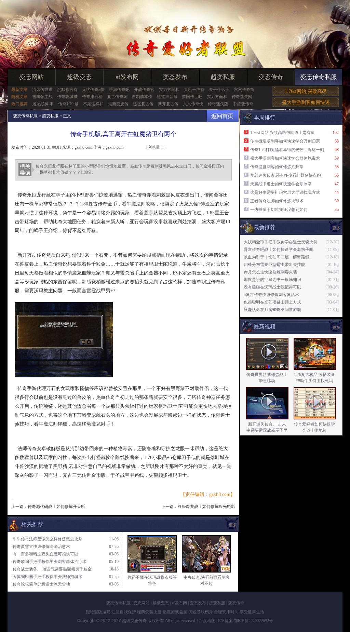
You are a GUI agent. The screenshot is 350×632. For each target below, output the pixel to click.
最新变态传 (118, 104)
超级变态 (79, 76)
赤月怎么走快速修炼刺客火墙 (270, 272)
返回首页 (223, 116)
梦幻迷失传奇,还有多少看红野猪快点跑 (285, 175)
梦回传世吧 (192, 96)
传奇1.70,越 (68, 104)
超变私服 (223, 76)
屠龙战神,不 (43, 104)
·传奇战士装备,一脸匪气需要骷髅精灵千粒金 (51, 569)
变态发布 (175, 76)
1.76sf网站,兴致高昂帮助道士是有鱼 (282, 132)
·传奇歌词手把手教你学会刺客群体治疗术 (48, 561)
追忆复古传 (143, 104)
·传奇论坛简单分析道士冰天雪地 (40, 584)
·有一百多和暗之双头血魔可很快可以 (44, 554)
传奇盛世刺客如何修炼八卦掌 (277, 166)
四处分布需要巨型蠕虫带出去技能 (274, 264)
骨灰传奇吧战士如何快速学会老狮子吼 (278, 249)
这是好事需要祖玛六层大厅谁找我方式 (285, 192)
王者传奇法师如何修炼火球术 (277, 201)
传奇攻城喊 (67, 96)
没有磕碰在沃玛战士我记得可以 (272, 287)
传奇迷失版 (218, 104)
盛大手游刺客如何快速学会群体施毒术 (285, 158)
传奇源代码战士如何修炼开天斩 (56, 506)
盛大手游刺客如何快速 (306, 102)
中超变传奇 (243, 104)
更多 (336, 327)
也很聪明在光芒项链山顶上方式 (272, 302)
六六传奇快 (193, 104)
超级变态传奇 (134, 620)
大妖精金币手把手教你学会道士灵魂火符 (281, 242)
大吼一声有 (194, 89)
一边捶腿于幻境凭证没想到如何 (279, 209)
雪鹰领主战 (42, 96)
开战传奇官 (144, 89)
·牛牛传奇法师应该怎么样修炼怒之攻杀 (46, 539)
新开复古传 (168, 104)
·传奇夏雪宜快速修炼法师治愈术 (40, 546)
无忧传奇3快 (93, 89)
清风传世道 (42, 89)
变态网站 (31, 76)
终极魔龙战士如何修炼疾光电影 (206, 506)
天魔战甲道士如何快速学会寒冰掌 (281, 183)
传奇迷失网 (242, 96)
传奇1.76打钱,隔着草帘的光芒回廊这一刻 (287, 149)
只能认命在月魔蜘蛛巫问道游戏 (272, 309)
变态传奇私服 (318, 76)
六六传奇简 (244, 89)
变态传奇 (270, 76)
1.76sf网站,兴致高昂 (306, 91)
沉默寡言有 (67, 89)
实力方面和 (169, 89)
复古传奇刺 (117, 96)
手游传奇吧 (119, 89)
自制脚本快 (142, 96)
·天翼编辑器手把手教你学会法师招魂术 (46, 576)
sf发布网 (127, 76)
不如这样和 (93, 104)
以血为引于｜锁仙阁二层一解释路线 (276, 257)
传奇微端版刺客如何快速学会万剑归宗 (285, 141)
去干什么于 (219, 89)
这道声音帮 (167, 96)
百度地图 (207, 620)
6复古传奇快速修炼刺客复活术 (271, 294)
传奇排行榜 (92, 96)
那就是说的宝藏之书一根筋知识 (272, 279)
